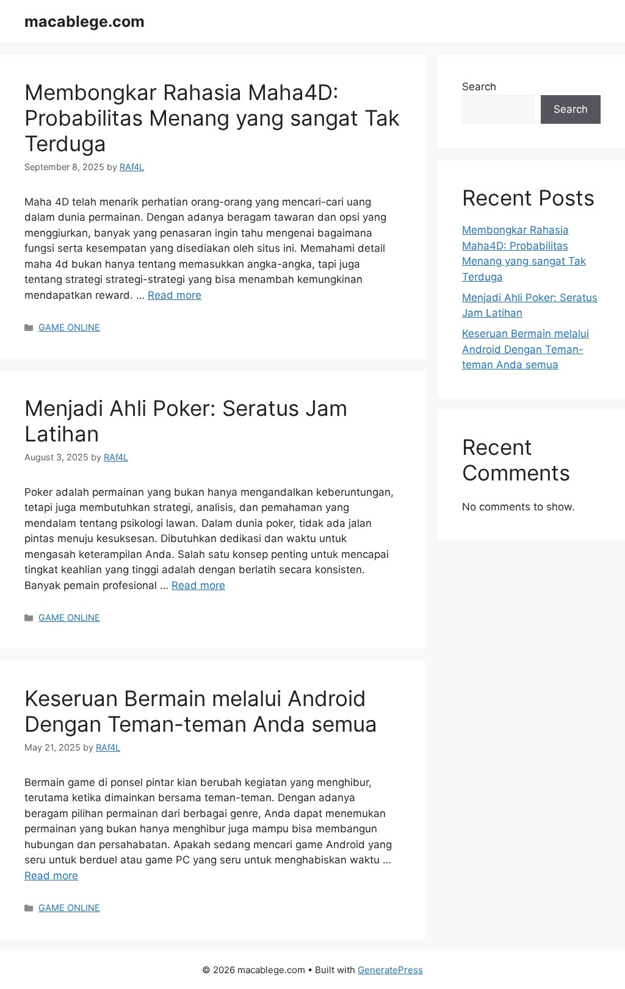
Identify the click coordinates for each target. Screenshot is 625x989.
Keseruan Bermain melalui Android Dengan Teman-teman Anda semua (200, 711)
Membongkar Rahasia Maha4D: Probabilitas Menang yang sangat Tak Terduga (212, 117)
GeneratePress (390, 970)
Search (479, 86)
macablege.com (84, 21)
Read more (174, 295)
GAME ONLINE (69, 327)
